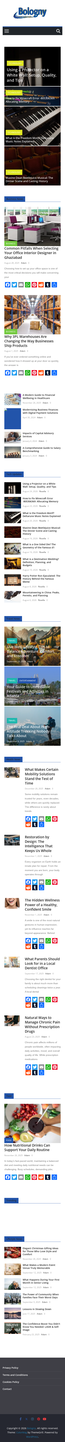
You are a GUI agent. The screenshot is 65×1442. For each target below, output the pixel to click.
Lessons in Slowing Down (37, 1309)
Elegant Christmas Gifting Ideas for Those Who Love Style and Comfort (40, 1251)
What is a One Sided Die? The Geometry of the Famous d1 (39, 546)
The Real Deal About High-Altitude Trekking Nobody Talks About (28, 731)
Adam (23, 262)
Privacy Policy (10, 1367)
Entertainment (28, 680)
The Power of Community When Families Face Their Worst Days (41, 1296)
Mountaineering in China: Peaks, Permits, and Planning (41, 594)
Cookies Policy (11, 1382)
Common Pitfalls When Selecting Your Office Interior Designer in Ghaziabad (31, 253)
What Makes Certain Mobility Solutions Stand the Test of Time (41, 776)
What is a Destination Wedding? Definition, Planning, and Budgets (41, 562)
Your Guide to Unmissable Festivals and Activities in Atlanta (28, 691)
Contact (7, 1389)
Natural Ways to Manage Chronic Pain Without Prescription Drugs (42, 1024)
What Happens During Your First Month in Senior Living (41, 1281)
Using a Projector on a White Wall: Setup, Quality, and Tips (31, 75)
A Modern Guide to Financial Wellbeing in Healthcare (39, 396)
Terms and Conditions (15, 1375)
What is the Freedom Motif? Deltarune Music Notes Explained (30, 139)
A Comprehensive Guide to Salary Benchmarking (42, 449)
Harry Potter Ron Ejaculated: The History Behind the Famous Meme (41, 578)
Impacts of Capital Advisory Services (38, 435)
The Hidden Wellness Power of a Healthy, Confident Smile (42, 905)
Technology (15, 63)
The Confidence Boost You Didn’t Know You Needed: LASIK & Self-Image (41, 1326)
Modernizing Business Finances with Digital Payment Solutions (40, 411)
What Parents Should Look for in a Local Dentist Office (42, 963)
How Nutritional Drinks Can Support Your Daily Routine (27, 1147)
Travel (12, 640)
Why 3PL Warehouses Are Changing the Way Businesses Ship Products (29, 341)
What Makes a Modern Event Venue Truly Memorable (39, 1266)
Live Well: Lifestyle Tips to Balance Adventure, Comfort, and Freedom (31, 651)
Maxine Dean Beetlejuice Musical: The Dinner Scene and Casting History (29, 179)
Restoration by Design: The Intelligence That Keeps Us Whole (38, 844)
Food (9, 1140)
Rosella (42, 491)
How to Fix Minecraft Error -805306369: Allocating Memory (30, 100)
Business (11, 243)
